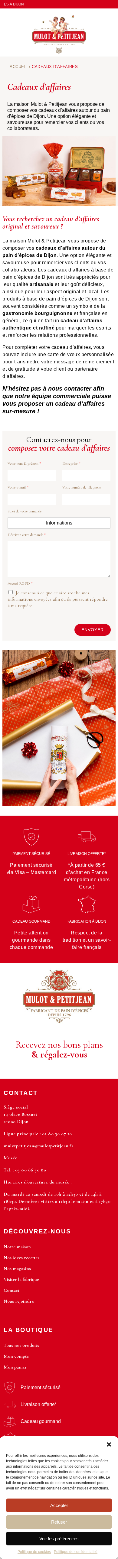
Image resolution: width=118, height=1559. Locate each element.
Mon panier (15, 1367)
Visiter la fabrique (21, 1279)
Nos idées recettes (21, 1258)
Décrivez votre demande (27, 534)
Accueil (19, 66)
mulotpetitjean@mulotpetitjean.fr (39, 1146)
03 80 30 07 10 (57, 1134)
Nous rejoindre (19, 1301)
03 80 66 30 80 (30, 1170)
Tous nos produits (21, 1345)
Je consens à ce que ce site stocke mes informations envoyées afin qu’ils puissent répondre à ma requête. (58, 599)
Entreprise (71, 463)
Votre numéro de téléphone (81, 487)
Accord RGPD (20, 583)
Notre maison (17, 1247)
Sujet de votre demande (25, 510)
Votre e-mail (18, 487)
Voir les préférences (59, 1538)
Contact (11, 1290)
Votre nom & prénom (24, 463)
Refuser (59, 1522)
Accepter (59, 1505)
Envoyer (92, 629)
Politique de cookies (34, 1552)
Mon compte (16, 1356)
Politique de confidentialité (75, 1552)
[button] (109, 1444)
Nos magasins (17, 1268)
